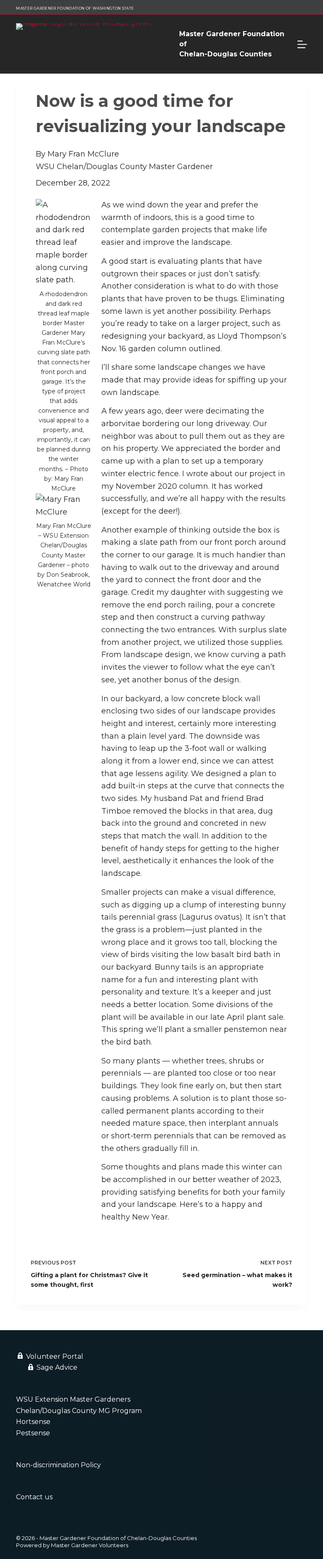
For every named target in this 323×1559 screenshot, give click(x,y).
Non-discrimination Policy (58, 1465)
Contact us (34, 1497)
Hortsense (33, 1422)
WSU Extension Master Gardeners (73, 1399)
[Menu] (302, 44)
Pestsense (33, 1433)
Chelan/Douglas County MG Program (79, 1411)
